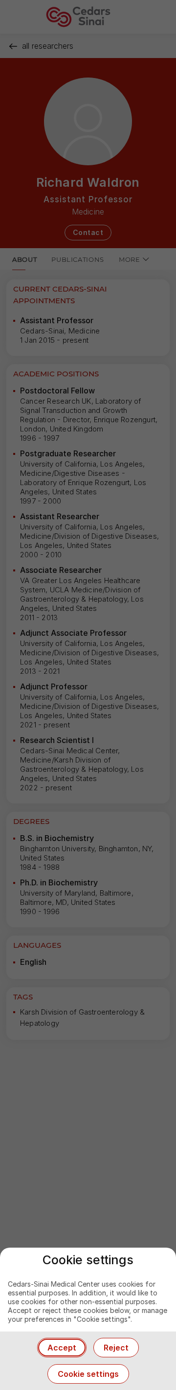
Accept (61, 1347)
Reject (116, 1347)
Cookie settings (88, 1374)
